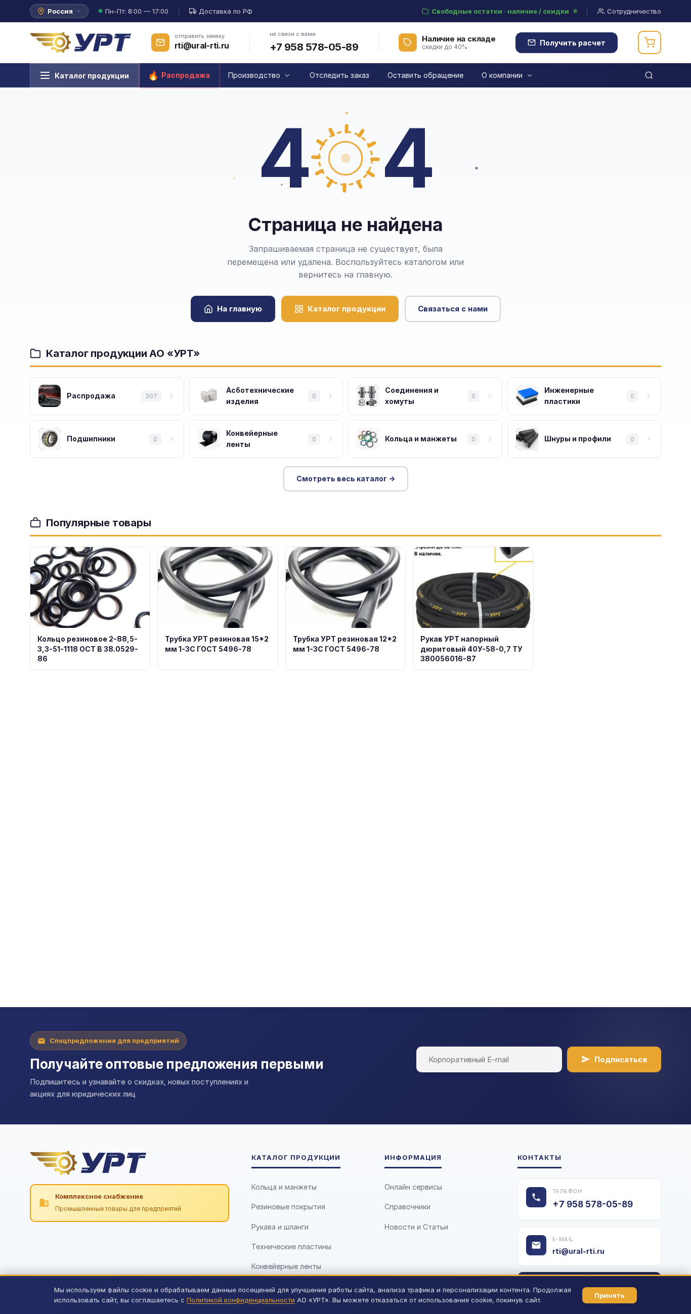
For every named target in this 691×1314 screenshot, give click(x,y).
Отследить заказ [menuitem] (339, 75)
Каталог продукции (92, 75)
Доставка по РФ (225, 11)
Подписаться (620, 1059)
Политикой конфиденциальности (241, 1300)
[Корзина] (649, 42)
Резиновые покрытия (288, 1206)
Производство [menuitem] (254, 75)
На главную (239, 308)
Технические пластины (291, 1246)
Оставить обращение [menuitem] (425, 75)
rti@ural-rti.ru (578, 1251)
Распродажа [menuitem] (185, 75)
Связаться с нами (453, 308)
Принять (609, 1295)
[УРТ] (80, 42)
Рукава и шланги (280, 1226)
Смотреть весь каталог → (345, 478)
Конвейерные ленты (286, 1266)
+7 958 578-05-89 (314, 47)
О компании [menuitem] (502, 75)
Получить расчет (573, 42)
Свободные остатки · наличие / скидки (500, 11)
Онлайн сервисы (413, 1187)
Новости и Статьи (416, 1226)
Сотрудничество (634, 11)
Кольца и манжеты (284, 1187)
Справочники (407, 1206)
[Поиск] (649, 75)
